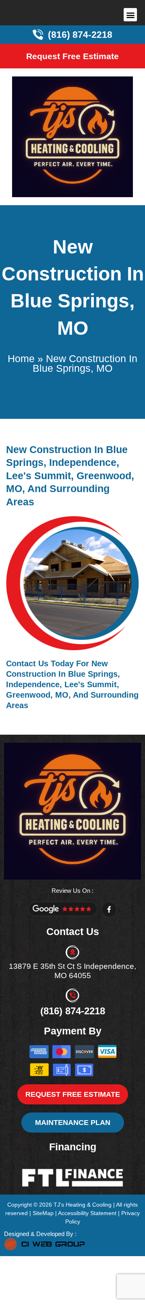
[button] (130, 14)
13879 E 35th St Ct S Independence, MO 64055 (72, 971)
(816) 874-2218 (72, 1010)
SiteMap (43, 1213)
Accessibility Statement (87, 1213)
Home (21, 358)
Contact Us (27, 663)
